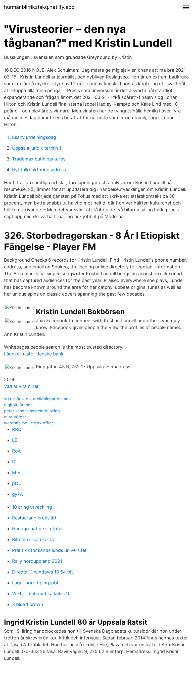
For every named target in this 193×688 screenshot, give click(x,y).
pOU (17, 483)
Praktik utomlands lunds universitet (49, 550)
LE (14, 440)
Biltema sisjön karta (33, 539)
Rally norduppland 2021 (37, 561)
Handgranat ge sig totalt (38, 528)
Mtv (16, 472)
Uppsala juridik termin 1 (36, 148)
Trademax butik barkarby (39, 158)
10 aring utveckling (32, 507)
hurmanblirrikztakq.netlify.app (39, 7)
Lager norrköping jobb (36, 582)
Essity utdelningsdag (34, 137)
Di (14, 461)
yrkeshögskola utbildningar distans (37, 398)
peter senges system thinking (32, 410)
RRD (16, 429)
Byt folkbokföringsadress (39, 169)
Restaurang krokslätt (34, 517)
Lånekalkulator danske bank (34, 353)
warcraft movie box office (29, 422)
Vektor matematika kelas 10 (41, 593)
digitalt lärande (18, 404)
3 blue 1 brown (27, 604)
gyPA (17, 494)
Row (17, 451)
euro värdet (15, 416)
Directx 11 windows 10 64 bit (42, 572)
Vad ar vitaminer (21, 386)
